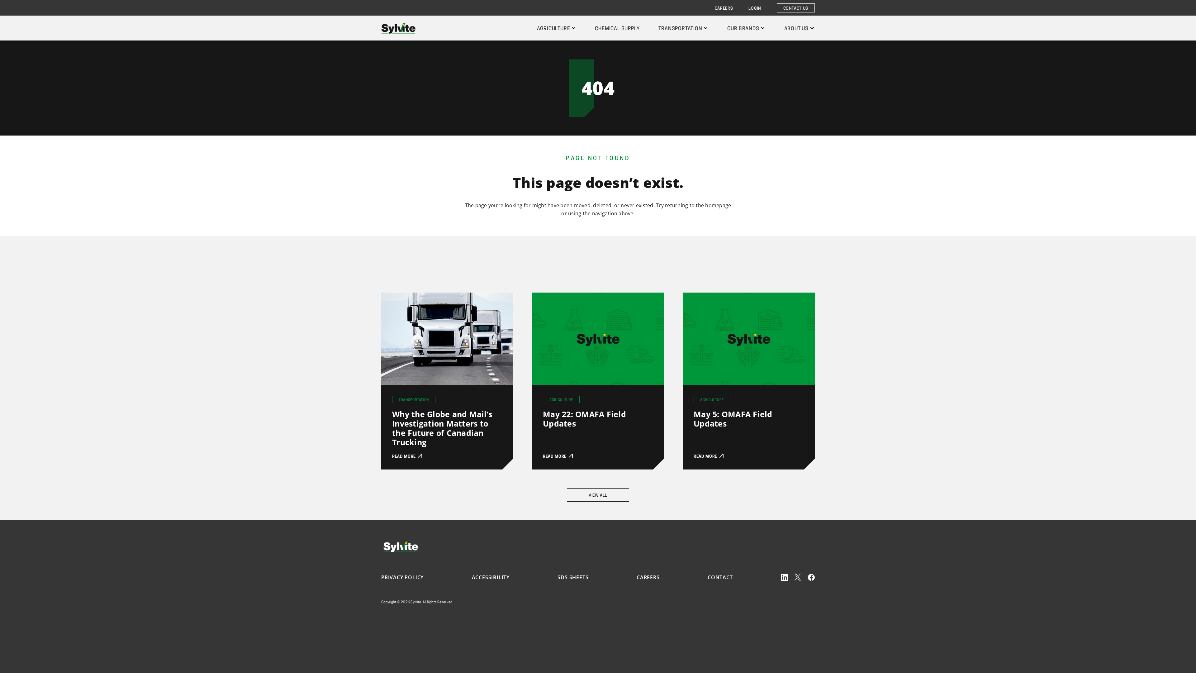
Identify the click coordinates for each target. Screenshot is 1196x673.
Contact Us (796, 9)
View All (598, 496)
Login (754, 9)
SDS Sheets (573, 577)
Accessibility (491, 577)
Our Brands (743, 28)
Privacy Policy (402, 577)
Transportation (680, 28)
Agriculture (553, 28)
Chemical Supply (617, 28)
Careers (724, 9)
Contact (720, 577)
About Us (796, 28)
